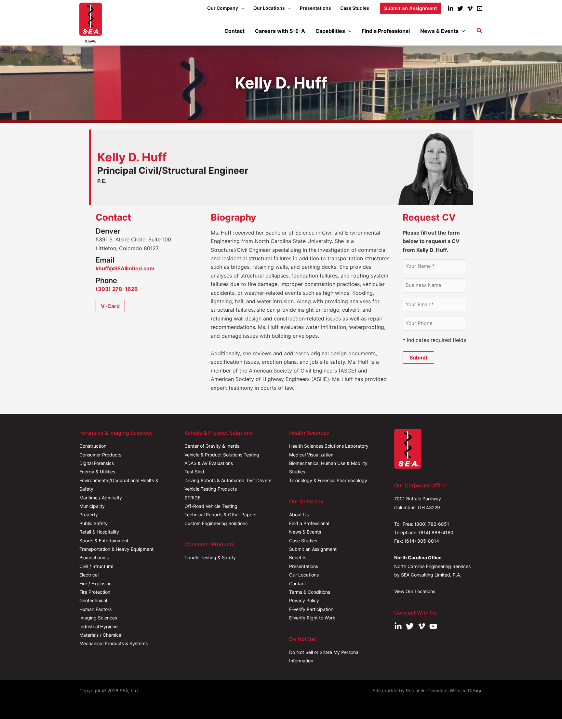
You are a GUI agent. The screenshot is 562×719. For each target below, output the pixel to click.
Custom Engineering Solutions (216, 523)
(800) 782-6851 (432, 524)
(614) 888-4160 (436, 532)
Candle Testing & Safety (210, 557)
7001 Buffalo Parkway (417, 498)
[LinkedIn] (450, 8)
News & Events (305, 532)
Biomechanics (94, 557)
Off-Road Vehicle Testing (210, 506)
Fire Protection (94, 592)
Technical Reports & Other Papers (220, 514)
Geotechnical (93, 600)
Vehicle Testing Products (210, 489)
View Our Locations (414, 591)
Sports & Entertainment (103, 540)
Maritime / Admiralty (100, 497)
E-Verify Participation (311, 609)
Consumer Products (100, 454)
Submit (418, 357)
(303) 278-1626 (117, 289)
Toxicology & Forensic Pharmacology (328, 480)
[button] (241, 8)
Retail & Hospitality (99, 532)
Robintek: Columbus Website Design (444, 690)
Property (88, 514)
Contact (297, 583)
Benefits (297, 557)
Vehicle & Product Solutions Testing (221, 454)
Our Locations (304, 574)
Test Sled (194, 471)
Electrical (89, 574)
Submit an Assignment (313, 549)
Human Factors (95, 609)
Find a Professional (309, 523)
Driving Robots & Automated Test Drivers (227, 480)
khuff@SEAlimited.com (125, 268)
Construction (92, 446)
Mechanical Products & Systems (113, 643)
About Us (299, 514)
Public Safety (93, 523)
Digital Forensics (96, 463)
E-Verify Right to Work (312, 617)
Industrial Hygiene (98, 626)
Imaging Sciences (98, 617)
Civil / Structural (96, 566)
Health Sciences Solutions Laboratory (328, 446)
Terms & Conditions (309, 592)
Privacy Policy (304, 600)
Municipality (92, 506)
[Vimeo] (470, 8)
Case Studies (303, 540)
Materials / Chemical (100, 635)
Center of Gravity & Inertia (212, 446)
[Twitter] (460, 8)
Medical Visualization (311, 454)
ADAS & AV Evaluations (208, 463)
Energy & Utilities (97, 471)
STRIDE (192, 497)
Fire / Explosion (95, 583)
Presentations (303, 566)
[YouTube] (480, 8)
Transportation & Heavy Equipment (116, 549)
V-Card (110, 306)
